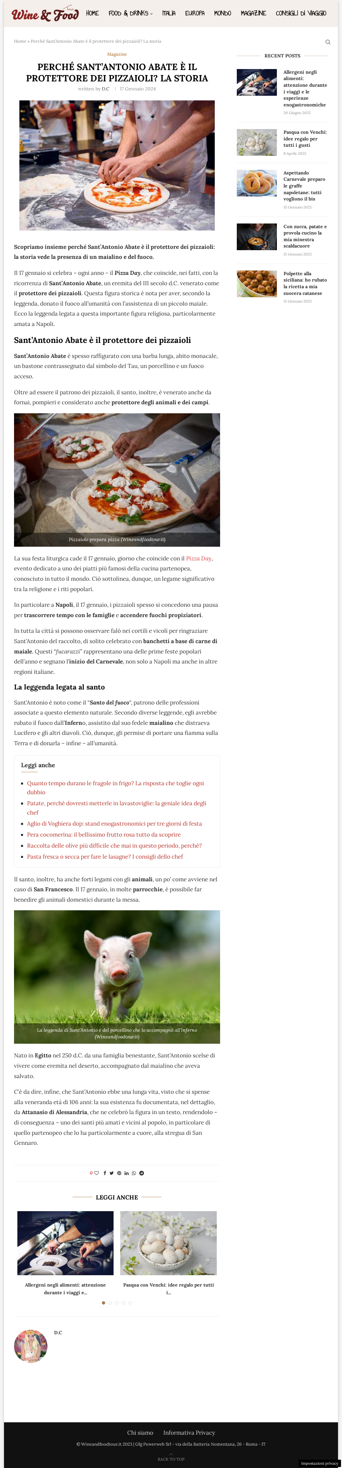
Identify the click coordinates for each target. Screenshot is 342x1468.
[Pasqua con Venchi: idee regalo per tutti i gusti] (168, 1243)
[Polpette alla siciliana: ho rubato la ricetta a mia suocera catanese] (257, 284)
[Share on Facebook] (105, 1173)
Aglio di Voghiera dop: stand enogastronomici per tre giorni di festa (114, 823)
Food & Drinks (128, 13)
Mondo (222, 13)
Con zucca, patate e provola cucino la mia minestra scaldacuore (305, 236)
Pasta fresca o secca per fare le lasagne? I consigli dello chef (105, 856)
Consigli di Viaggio (301, 13)
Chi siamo (140, 1432)
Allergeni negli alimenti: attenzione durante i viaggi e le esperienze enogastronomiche (305, 88)
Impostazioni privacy (319, 1463)
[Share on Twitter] (112, 1173)
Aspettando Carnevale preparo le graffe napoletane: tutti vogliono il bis (304, 186)
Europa (194, 13)
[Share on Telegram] (141, 1173)
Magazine (253, 13)
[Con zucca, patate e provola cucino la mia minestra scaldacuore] (257, 236)
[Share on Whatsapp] (134, 1173)
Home (93, 13)
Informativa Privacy (189, 1432)
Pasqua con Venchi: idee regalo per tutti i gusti (305, 138)
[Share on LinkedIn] (127, 1173)
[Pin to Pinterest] (119, 1173)
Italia (169, 13)
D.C (106, 89)
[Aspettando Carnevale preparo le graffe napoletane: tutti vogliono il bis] (257, 183)
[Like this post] (96, 1173)
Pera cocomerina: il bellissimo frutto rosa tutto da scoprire (104, 834)
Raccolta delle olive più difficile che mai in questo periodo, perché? (114, 845)
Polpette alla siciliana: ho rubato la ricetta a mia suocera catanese (305, 283)
